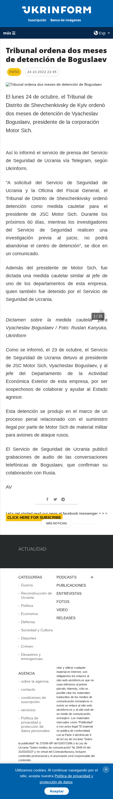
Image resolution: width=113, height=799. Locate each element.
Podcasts (66, 577)
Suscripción (37, 20)
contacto (28, 689)
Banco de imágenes (65, 20)
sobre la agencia (35, 681)
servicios (28, 710)
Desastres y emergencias (32, 656)
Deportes (28, 638)
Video (62, 610)
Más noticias (56, 523)
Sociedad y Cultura (37, 630)
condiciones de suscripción (33, 699)
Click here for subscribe (34, 517)
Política (27, 605)
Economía (29, 614)
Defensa (28, 622)
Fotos (62, 602)
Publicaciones (71, 585)
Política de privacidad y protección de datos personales (35, 724)
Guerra (27, 585)
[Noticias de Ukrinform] (56, 9)
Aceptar (57, 791)
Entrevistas (68, 593)
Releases (65, 618)
